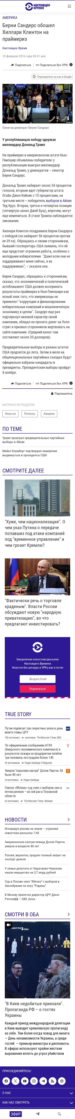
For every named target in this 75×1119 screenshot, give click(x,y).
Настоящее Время (14, 48)
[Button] (21, 65)
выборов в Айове (59, 201)
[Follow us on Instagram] (34, 1081)
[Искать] (59, 1114)
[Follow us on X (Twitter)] (15, 1081)
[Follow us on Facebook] (6, 1081)
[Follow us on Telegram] (43, 1081)
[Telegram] (37, 1114)
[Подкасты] (62, 1081)
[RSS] (52, 1081)
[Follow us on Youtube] (25, 1081)
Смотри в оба (22, 914)
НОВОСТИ (16, 820)
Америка (9, 17)
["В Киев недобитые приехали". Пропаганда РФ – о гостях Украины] (37, 959)
